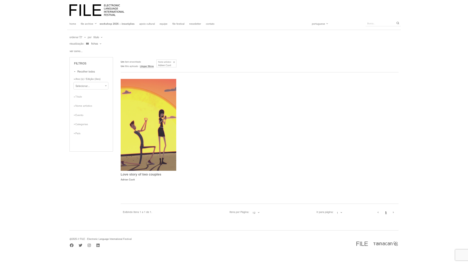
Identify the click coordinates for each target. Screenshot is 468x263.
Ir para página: (324, 212)
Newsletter (195, 23)
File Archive (87, 23)
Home (72, 23)
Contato (210, 23)
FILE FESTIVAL (178, 23)
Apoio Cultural (147, 23)
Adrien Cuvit (128, 179)
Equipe (163, 23)
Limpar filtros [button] (147, 66)
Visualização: (77, 43)
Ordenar (74, 37)
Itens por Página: (239, 212)
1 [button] (386, 212)
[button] (174, 62)
